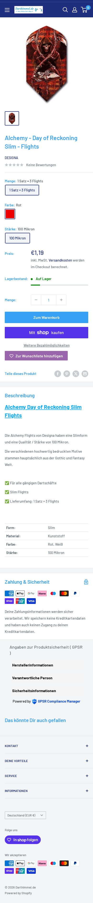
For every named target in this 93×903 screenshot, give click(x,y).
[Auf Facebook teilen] (57, 373)
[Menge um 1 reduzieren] (36, 300)
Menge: (10, 300)
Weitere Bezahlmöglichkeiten (47, 345)
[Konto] (74, 9)
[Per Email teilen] (85, 373)
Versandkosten (60, 260)
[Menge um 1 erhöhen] (61, 300)
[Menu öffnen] (7, 10)
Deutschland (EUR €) (21, 815)
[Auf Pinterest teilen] (66, 373)
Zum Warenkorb (46, 317)
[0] (84, 10)
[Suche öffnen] (65, 9)
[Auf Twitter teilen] (75, 373)
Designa (11, 158)
